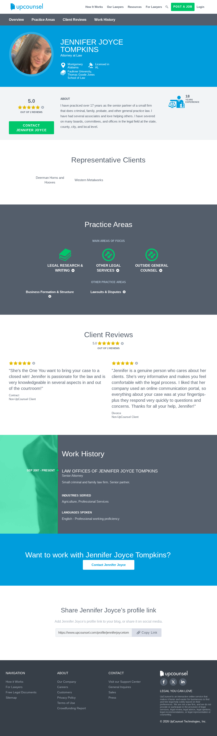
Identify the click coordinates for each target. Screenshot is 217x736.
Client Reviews (74, 19)
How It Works (94, 6)
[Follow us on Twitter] (173, 682)
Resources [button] (135, 6)
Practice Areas (43, 19)
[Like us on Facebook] (163, 682)
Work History (104, 19)
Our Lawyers (115, 6)
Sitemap (11, 697)
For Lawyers (154, 6)
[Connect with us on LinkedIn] (182, 682)
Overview (16, 19)
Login (200, 6)
